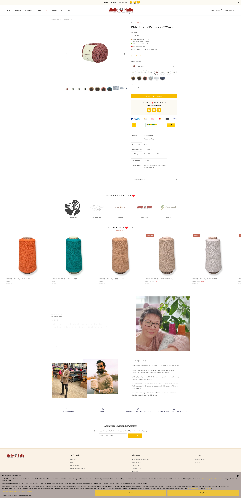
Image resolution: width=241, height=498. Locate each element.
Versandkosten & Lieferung (140, 459)
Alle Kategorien (75, 465)
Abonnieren (135, 436)
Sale (46, 10)
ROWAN (140, 23)
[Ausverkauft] (133, 72)
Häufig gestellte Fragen (77, 468)
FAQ (62, 10)
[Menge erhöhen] (144, 88)
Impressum (135, 471)
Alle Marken (28, 10)
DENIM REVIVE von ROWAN (64, 19)
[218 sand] (133, 78)
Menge (133, 84)
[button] (230, 3)
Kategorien (18, 10)
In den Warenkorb (154, 96)
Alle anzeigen (120, 230)
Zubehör (38, 10)
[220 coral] (145, 78)
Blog (71, 462)
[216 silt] (168, 72)
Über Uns (69, 10)
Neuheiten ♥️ (120, 228)
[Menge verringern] (133, 88)
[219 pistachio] (139, 78)
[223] (162, 78)
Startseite (8, 10)
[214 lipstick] (156, 72)
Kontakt (197, 463)
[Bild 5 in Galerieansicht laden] (95, 53)
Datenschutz (135, 465)
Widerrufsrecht (136, 462)
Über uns (73, 459)
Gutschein (54, 10)
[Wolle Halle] (120, 10)
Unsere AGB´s (136, 468)
